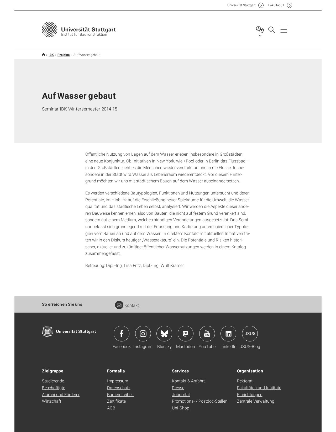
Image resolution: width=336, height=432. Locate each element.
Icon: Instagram (143, 333)
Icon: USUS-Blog (250, 333)
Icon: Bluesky (164, 333)
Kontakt (131, 305)
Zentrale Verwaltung (255, 401)
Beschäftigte (53, 387)
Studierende (53, 380)
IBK (51, 54)
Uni (241, 5)
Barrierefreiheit (120, 394)
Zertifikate (116, 401)
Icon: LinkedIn (228, 333)
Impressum (117, 380)
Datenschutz (118, 387)
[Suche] (271, 29)
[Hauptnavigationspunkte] (283, 29)
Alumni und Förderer (61, 394)
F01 (276, 5)
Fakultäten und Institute (259, 387)
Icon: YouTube (207, 333)
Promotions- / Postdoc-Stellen (200, 401)
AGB (111, 407)
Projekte (63, 54)
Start (43, 54)
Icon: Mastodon (185, 333)
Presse (178, 387)
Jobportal (181, 394)
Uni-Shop (180, 407)
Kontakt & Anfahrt (188, 380)
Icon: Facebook (121, 333)
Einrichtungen (249, 394)
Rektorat (245, 380)
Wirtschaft (51, 401)
